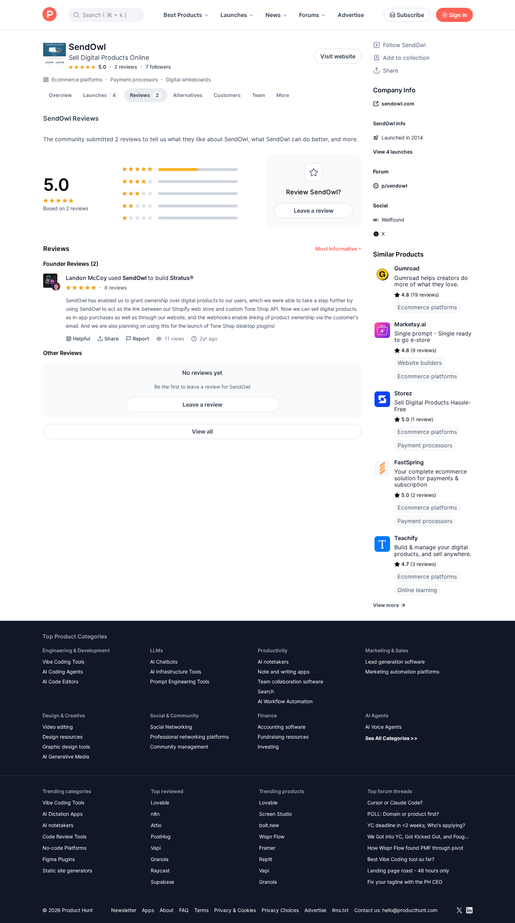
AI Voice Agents (383, 727)
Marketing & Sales (386, 650)
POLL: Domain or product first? (403, 814)
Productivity (272, 650)
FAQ (184, 910)
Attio (156, 825)
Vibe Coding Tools (63, 662)
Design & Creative (63, 715)
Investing (268, 747)
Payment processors (134, 79)
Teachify (406, 537)
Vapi (156, 848)
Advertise (351, 14)
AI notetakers (273, 662)
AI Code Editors (60, 681)
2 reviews (125, 67)
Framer (267, 848)
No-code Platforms (64, 848)
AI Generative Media (65, 756)
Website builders (419, 362)
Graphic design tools (66, 747)
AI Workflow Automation (285, 701)
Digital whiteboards (188, 79)
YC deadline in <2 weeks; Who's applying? (416, 825)
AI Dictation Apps (62, 814)
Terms (201, 910)
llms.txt (340, 910)
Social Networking (171, 727)
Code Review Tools (64, 836)
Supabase (162, 882)
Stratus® (182, 277)
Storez (403, 393)
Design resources (62, 737)
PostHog (161, 836)
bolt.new (269, 825)
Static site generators (67, 870)
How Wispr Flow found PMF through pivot (415, 848)
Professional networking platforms (189, 737)
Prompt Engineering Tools (179, 681)
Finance (267, 715)
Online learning (417, 590)
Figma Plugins (58, 859)
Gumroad (406, 268)
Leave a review (313, 210)
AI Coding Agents (62, 672)
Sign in (458, 14)
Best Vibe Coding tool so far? (400, 859)
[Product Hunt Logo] (49, 14)
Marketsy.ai (410, 324)
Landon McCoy (86, 277)
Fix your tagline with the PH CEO (404, 882)
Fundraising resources (283, 737)
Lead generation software (395, 662)
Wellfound (393, 220)
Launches (234, 14)
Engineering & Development (76, 650)
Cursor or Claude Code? (395, 802)
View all (202, 431)
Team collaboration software (290, 681)
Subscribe (410, 14)
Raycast (160, 870)
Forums (309, 14)
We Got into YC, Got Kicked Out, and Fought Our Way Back (418, 837)
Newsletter (123, 910)
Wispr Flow (271, 836)
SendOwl (134, 277)
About (166, 910)
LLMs (156, 650)
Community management (179, 747)
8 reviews (115, 288)
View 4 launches (393, 152)
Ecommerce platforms (77, 79)
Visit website (337, 56)
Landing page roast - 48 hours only (408, 870)
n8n (155, 814)
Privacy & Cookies (235, 910)
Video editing (57, 727)
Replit (265, 859)
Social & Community (174, 715)
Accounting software (281, 727)
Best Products (183, 14)
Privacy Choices (280, 910)
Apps (148, 910)
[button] (283, 94)
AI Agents (377, 715)
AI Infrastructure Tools (175, 672)
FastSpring (409, 462)
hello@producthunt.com (409, 910)
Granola (159, 859)
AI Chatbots (163, 662)
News (273, 14)
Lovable (160, 802)
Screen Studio (275, 814)
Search (266, 691)
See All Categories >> (391, 738)
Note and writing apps (283, 672)
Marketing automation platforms (402, 672)
